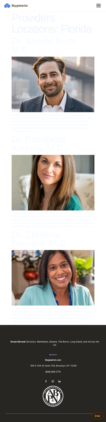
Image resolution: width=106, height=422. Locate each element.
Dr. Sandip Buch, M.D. (45, 45)
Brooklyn (31, 341)
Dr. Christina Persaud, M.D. (40, 238)
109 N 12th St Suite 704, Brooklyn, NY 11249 (53, 365)
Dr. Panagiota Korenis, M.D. (38, 143)
